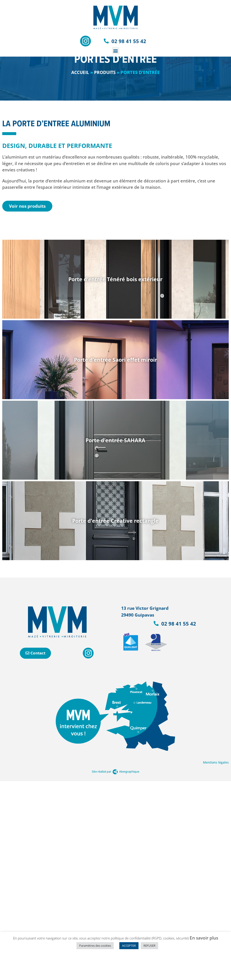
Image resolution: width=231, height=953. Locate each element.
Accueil (80, 72)
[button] (115, 50)
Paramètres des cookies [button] (95, 946)
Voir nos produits (27, 206)
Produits (105, 72)
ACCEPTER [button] (129, 946)
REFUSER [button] (149, 946)
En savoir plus (204, 938)
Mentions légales (216, 762)
